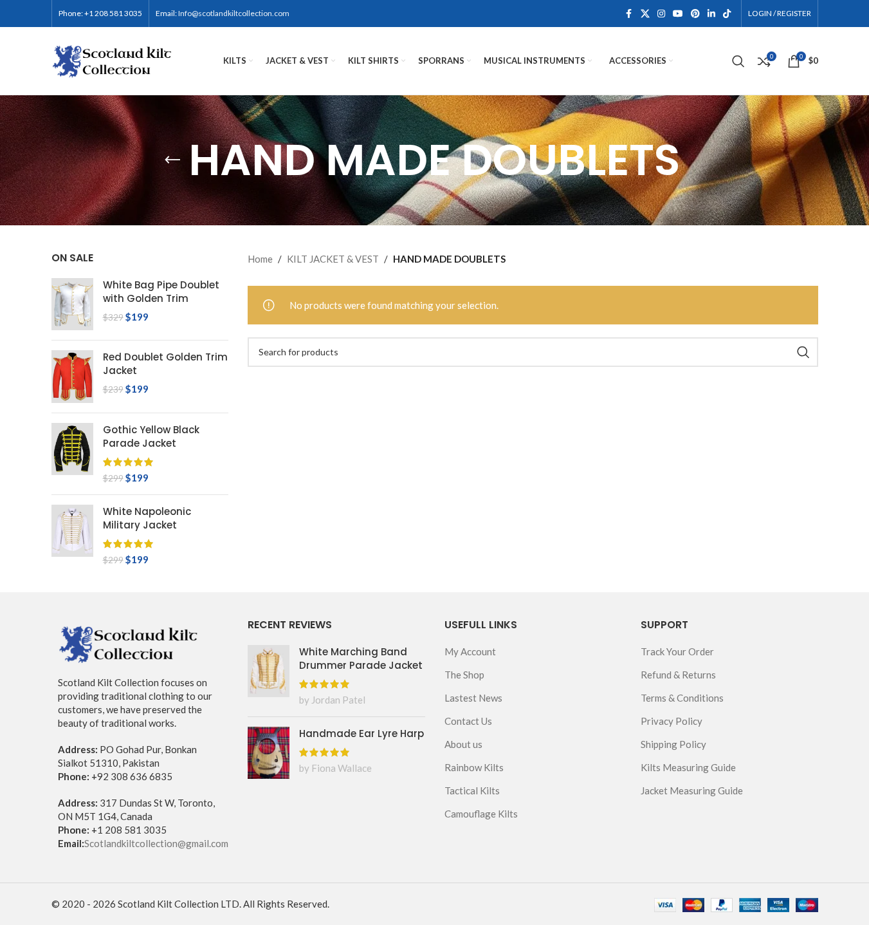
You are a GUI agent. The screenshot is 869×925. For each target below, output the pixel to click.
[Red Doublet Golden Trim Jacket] (72, 376)
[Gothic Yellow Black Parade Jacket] (72, 454)
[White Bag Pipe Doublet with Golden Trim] (72, 304)
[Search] (738, 61)
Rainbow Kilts (474, 767)
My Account (470, 651)
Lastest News (473, 698)
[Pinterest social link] (695, 14)
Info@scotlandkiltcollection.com (233, 13)
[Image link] (128, 642)
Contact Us (468, 721)
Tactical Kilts (472, 790)
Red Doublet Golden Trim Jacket (165, 363)
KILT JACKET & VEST (333, 259)
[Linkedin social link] (711, 14)
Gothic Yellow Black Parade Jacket (151, 436)
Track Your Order (677, 651)
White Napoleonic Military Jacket (147, 518)
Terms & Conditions (682, 698)
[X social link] (645, 14)
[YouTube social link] (678, 14)
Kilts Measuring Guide (688, 767)
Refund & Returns (678, 674)
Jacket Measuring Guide (692, 790)
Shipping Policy (673, 744)
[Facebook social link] (629, 14)
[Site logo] (112, 59)
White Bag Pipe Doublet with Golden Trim (161, 291)
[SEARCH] (803, 352)
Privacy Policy (671, 721)
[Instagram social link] (661, 14)
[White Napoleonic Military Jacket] (72, 535)
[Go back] (172, 160)
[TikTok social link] (727, 14)
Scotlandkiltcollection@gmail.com (156, 843)
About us (463, 744)
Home (260, 259)
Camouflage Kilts (481, 813)
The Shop (464, 674)
